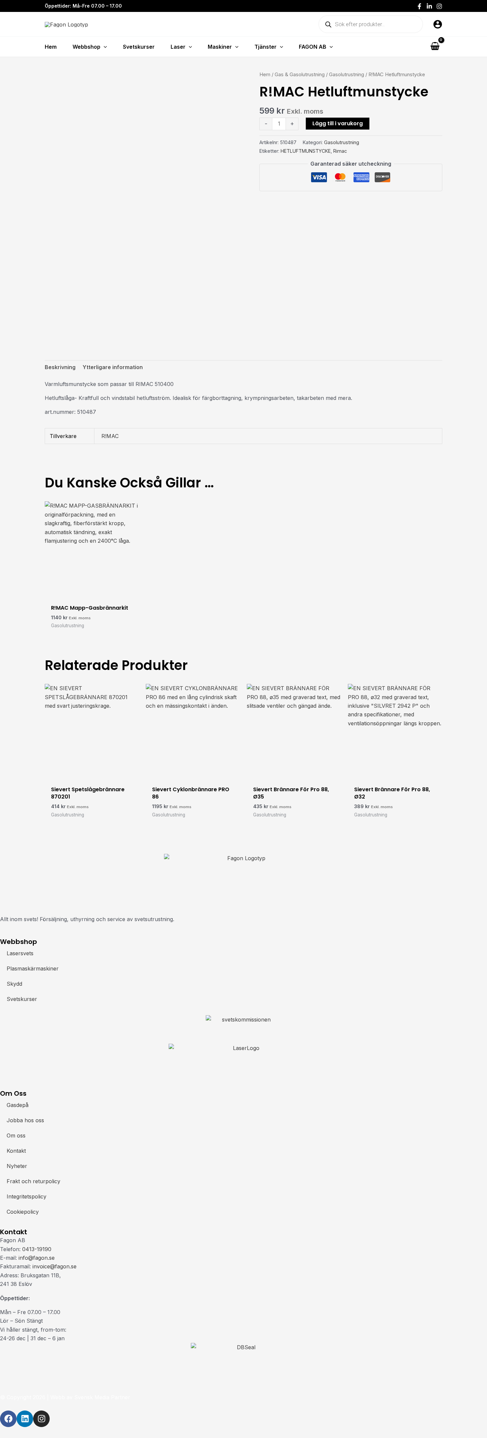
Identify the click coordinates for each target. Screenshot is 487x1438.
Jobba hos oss (25, 1120)
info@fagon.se (37, 1257)
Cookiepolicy (23, 1211)
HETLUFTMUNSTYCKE (306, 151)
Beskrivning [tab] (60, 367)
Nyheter (17, 1166)
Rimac (340, 151)
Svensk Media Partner (102, 1397)
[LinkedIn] (429, 6)
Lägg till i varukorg (337, 123)
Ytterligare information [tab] (112, 367)
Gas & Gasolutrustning (300, 75)
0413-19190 (36, 1249)
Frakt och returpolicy (33, 1181)
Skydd (14, 983)
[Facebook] (419, 6)
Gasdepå (17, 1105)
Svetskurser (22, 999)
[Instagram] (439, 6)
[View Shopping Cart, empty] (434, 46)
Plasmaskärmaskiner (33, 968)
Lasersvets (20, 953)
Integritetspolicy (26, 1196)
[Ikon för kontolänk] (437, 24)
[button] (103, 47)
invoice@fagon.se (54, 1266)
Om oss (16, 1135)
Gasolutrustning (346, 75)
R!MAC (110, 436)
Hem (264, 75)
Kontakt (16, 1150)
